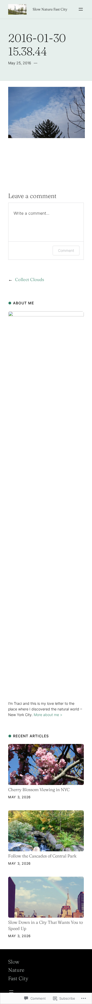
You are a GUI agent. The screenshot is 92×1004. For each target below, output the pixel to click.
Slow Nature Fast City (50, 9)
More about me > (48, 714)
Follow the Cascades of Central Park (42, 855)
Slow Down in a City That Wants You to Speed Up (45, 925)
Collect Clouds (29, 279)
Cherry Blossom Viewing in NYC (39, 789)
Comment (66, 250)
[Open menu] (81, 9)
